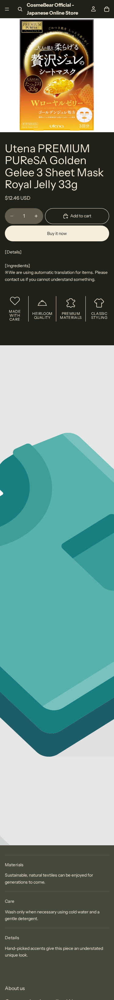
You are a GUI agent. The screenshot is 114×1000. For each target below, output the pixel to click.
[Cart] (106, 9)
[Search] (20, 9)
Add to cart (80, 216)
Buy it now (57, 233)
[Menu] (7, 9)
